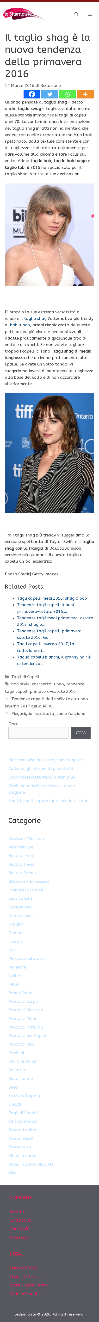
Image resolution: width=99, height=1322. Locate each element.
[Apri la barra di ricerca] (76, 14)
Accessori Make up (26, 838)
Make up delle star (26, 958)
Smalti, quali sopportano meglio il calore (49, 800)
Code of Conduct (26, 1293)
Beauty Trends (22, 872)
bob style (20, 684)
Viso (12, 1172)
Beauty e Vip (20, 855)
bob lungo (20, 325)
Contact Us (20, 1220)
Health (15, 941)
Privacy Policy (23, 1268)
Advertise (19, 1237)
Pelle (13, 984)
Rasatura (17, 1069)
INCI (12, 950)
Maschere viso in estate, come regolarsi (46, 759)
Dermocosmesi (22, 915)
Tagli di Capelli (26, 676)
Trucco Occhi (20, 1138)
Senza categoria (24, 1095)
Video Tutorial (22, 1155)
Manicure (17, 967)
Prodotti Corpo (23, 1001)
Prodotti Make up (25, 1009)
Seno (13, 1087)
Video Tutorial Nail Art (31, 1164)
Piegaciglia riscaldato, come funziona (48, 713)
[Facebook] (32, 94)
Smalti (14, 1104)
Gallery (15, 924)
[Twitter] (49, 94)
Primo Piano (20, 992)
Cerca (13, 723)
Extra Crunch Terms (29, 1285)
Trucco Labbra (22, 1129)
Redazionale (20, 1078)
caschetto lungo (48, 684)
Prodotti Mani (22, 1018)
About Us (18, 1211)
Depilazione (19, 907)
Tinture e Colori (23, 1121)
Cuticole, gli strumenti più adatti (40, 768)
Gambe (15, 932)
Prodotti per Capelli (28, 1035)
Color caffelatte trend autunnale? (42, 777)
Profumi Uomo (22, 1061)
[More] (85, 94)
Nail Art (16, 975)
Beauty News (21, 864)
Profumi (16, 1052)
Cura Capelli (20, 898)
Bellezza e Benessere (28, 881)
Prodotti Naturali (25, 1027)
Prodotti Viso (21, 1044)
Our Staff (19, 1228)
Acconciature (20, 847)
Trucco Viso (19, 1147)
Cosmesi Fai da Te (25, 890)
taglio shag (35, 318)
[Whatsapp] (67, 94)
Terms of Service (26, 1276)
